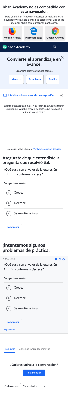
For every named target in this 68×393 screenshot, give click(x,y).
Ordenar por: (11, 386)
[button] (56, 259)
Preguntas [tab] (9, 349)
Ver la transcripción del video (47, 149)
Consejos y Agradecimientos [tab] (34, 349)
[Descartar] (62, 2)
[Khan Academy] (15, 47)
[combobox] (34, 386)
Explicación (9, 329)
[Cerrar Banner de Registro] (62, 57)
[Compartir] (62, 95)
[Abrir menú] (63, 47)
